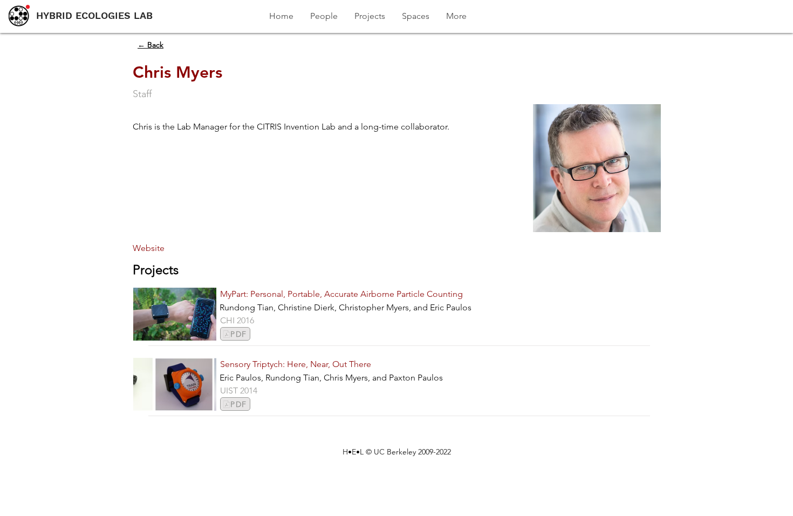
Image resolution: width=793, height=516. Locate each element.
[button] (153, 248)
